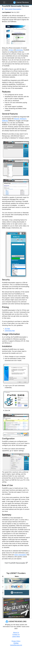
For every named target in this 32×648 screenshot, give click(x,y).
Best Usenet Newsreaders (13, 9)
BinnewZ (16, 119)
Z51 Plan (7, 328)
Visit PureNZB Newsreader (15, 563)
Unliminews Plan (10, 330)
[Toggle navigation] (4, 2)
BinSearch (23, 119)
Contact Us (16, 634)
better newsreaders (20, 554)
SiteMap (16, 643)
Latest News (16, 636)
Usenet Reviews (22, 2)
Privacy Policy (16, 641)
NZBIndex (5, 120)
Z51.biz (11, 50)
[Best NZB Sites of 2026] (16, 608)
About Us (16, 632)
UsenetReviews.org (16, 645)
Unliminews (19, 50)
